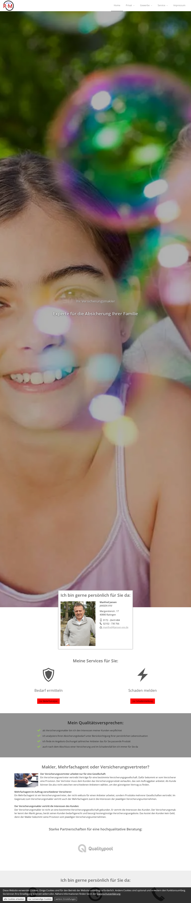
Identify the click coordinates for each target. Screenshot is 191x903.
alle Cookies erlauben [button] (14, 899)
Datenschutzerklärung (108, 893)
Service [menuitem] (161, 5)
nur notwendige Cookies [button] (40, 899)
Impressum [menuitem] (179, 5)
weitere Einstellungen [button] (66, 899)
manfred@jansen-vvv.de (115, 627)
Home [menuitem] (117, 5)
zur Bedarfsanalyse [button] (48, 701)
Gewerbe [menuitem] (145, 5)
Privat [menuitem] (129, 5)
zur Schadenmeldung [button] (143, 701)
